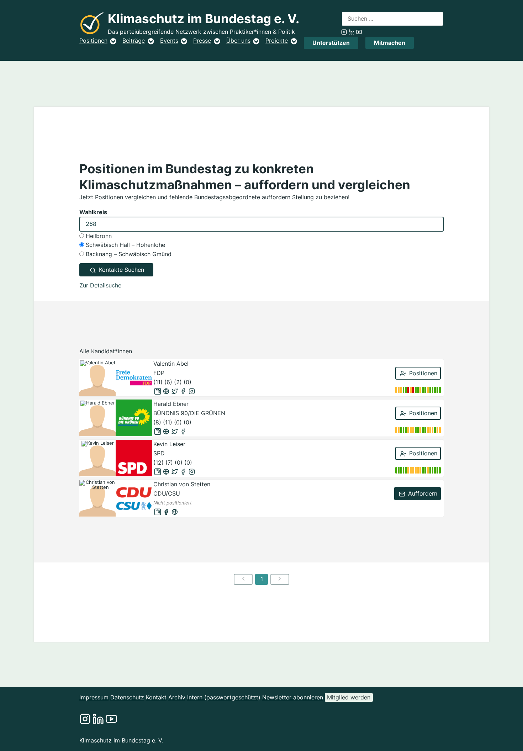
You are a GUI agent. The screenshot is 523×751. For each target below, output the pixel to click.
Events (169, 40)
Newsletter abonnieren (292, 697)
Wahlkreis (93, 212)
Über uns (238, 40)
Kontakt (156, 697)
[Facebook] (183, 391)
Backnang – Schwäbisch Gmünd (127, 254)
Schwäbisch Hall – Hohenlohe (124, 244)
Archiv (176, 697)
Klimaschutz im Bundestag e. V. (203, 18)
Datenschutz (127, 697)
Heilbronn (98, 235)
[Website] (166, 391)
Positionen (93, 40)
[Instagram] (191, 391)
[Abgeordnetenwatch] (157, 391)
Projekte (276, 40)
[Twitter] (174, 391)
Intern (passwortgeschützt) (223, 697)
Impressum (94, 697)
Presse (202, 40)
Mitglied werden (348, 697)
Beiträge (133, 40)
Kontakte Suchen (120, 269)
